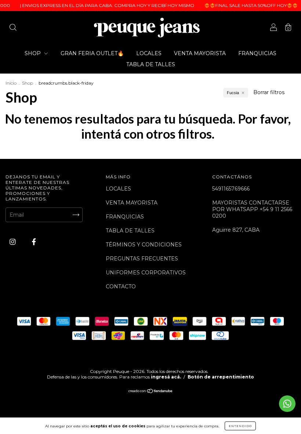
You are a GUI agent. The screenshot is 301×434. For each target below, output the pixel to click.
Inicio (11, 83)
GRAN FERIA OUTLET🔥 (92, 53)
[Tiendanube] (151, 391)
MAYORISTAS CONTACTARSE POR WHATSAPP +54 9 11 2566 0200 (252, 209)
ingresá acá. (166, 377)
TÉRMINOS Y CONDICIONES (144, 244)
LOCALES (149, 53)
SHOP (33, 53)
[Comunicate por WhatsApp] (287, 403)
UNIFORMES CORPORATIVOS (146, 272)
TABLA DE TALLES (150, 64)
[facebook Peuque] (34, 241)
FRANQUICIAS (257, 53)
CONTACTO (121, 286)
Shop (27, 83)
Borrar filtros (268, 92)
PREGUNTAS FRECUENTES (142, 258)
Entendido (240, 426)
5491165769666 (231, 188)
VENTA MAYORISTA (200, 53)
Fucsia (233, 92)
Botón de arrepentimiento (221, 377)
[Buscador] (13, 28)
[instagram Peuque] (13, 241)
